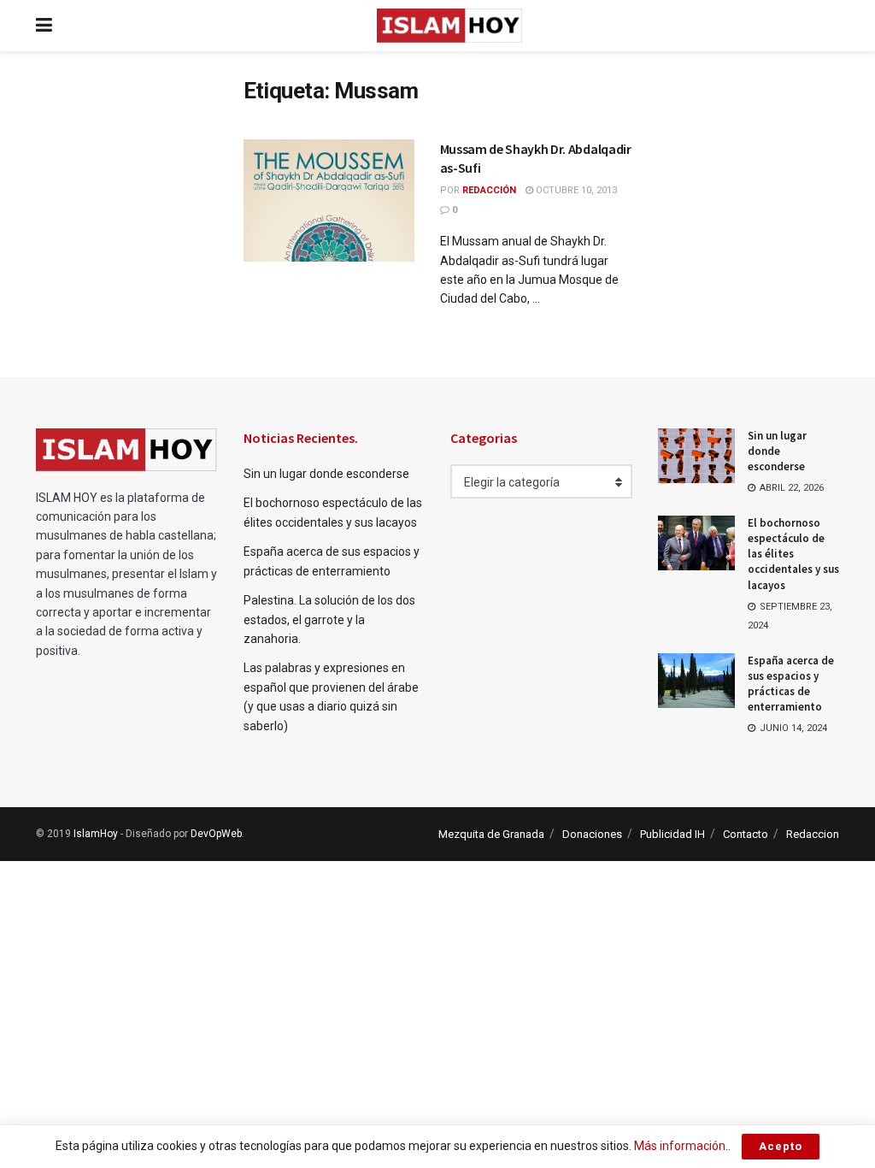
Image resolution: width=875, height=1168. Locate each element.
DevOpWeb (216, 834)
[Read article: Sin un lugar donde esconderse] (696, 455)
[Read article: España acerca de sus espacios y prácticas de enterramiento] (696, 680)
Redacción (489, 190)
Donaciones (592, 834)
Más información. (681, 1146)
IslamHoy (95, 834)
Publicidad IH (672, 834)
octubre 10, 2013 (575, 190)
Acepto (780, 1146)
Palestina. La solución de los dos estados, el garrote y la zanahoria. (329, 619)
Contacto (745, 834)
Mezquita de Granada (491, 834)
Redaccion (812, 834)
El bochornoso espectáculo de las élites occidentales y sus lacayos (793, 554)
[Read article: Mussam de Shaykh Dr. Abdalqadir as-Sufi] (329, 200)
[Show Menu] (44, 25)
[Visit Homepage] (449, 26)
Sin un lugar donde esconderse (326, 474)
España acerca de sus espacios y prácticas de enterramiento (791, 684)
